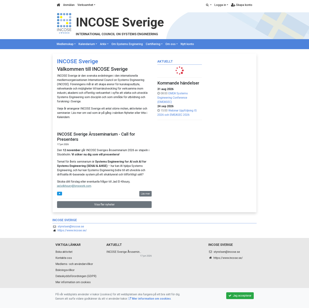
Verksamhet (85, 5)
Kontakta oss (63, 258)
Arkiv (103, 44)
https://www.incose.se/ (72, 230)
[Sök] (209, 5)
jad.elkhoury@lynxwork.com (74, 186)
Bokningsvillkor (65, 270)
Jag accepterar (241, 295)
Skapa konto (243, 5)
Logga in (220, 5)
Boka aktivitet (63, 252)
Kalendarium (87, 44)
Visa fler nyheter (104, 204)
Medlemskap (65, 44)
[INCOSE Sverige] (64, 23)
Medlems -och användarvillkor (74, 264)
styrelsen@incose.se (71, 226)
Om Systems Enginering (127, 44)
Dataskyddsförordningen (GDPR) (75, 276)
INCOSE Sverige (120, 22)
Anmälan (69, 5)
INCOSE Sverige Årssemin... (123, 252)
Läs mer (145, 193)
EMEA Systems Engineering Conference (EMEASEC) (172, 98)
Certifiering (153, 44)
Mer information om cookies (73, 282)
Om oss (170, 44)
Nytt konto (187, 44)
